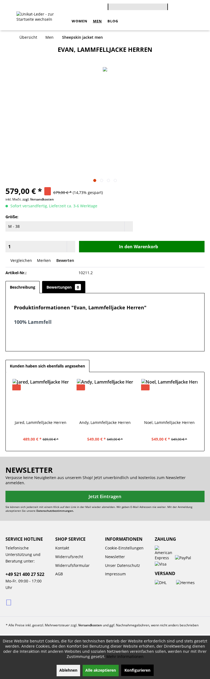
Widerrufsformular (72, 565)
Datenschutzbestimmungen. (55, 511)
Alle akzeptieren (100, 670)
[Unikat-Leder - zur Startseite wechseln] (42, 21)
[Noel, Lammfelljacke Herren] (169, 398)
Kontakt (62, 548)
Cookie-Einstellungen (124, 548)
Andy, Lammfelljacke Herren (105, 422)
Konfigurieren (137, 670)
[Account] (181, 8)
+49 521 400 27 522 (24, 574)
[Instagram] (9, 602)
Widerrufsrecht (69, 556)
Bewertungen (62, 287)
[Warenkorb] (172, 8)
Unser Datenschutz (122, 565)
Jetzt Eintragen (105, 496)
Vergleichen (20, 260)
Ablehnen (68, 670)
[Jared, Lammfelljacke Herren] (41, 398)
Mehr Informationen (125, 656)
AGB (59, 573)
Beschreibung (22, 287)
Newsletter (115, 556)
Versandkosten (90, 625)
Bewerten (64, 260)
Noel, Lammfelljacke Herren (169, 422)
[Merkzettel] (189, 8)
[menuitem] (138, 6)
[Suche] (165, 9)
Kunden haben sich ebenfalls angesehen (47, 366)
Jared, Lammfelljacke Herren (40, 422)
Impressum (115, 573)
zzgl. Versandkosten (38, 199)
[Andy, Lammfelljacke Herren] (105, 398)
